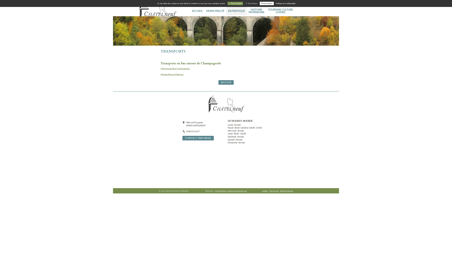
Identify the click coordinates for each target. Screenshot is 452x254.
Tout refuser (252, 3)
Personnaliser (267, 3)
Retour (226, 82)
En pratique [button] (236, 10)
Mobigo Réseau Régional (172, 74)
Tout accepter (236, 3)
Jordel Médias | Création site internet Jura (231, 191)
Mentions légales (286, 191)
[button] (280, 11)
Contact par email (198, 138)
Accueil (197, 10)
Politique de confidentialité (285, 3)
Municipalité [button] (215, 10)
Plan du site (273, 191)
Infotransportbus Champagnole (175, 68)
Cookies (265, 191)
